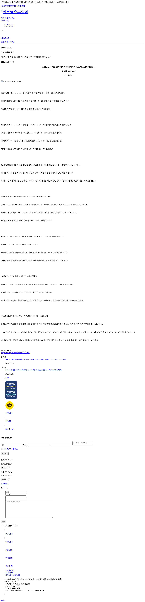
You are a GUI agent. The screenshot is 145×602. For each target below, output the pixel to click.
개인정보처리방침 (12, 575)
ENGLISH (13, 6)
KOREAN (5, 6)
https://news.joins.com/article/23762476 (15, 353)
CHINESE (21, 6)
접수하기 (5, 453)
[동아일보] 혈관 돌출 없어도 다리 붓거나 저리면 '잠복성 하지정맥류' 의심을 (35, 359)
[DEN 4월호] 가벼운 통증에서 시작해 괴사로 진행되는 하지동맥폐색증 (33, 370)
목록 (7, 378)
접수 (3, 521)
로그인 (3, 18)
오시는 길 (9, 570)
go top (3, 600)
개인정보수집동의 (11, 449)
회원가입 (10, 18)
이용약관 (9, 573)
